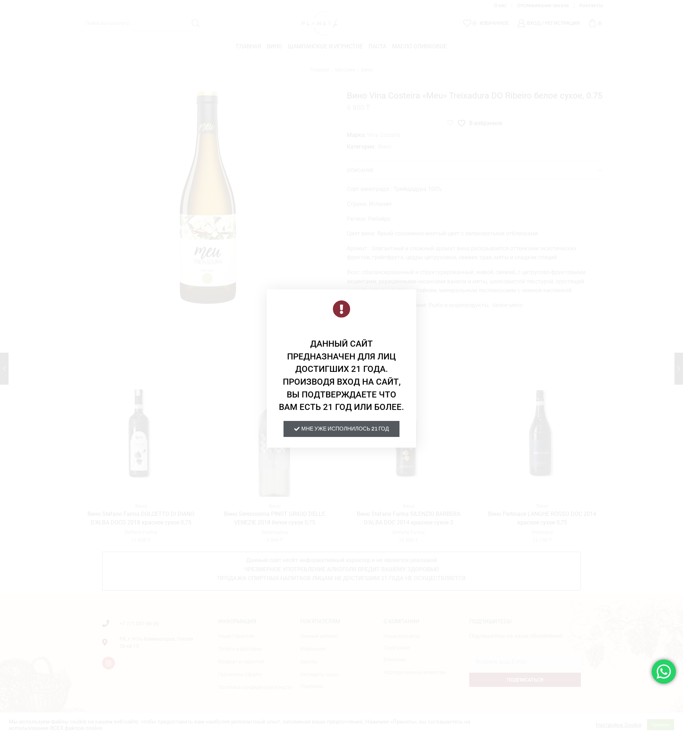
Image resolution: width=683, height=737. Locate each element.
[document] (341, 368)
